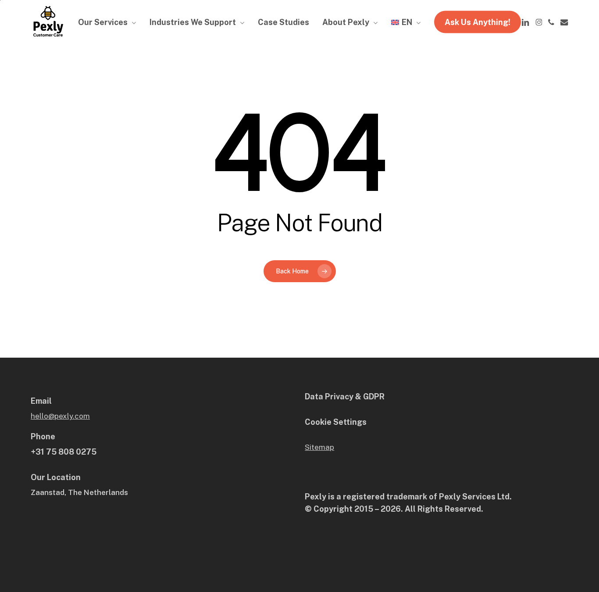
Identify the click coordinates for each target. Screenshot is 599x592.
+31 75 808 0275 (63, 451)
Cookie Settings (336, 422)
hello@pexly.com (60, 416)
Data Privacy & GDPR (345, 396)
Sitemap (319, 447)
